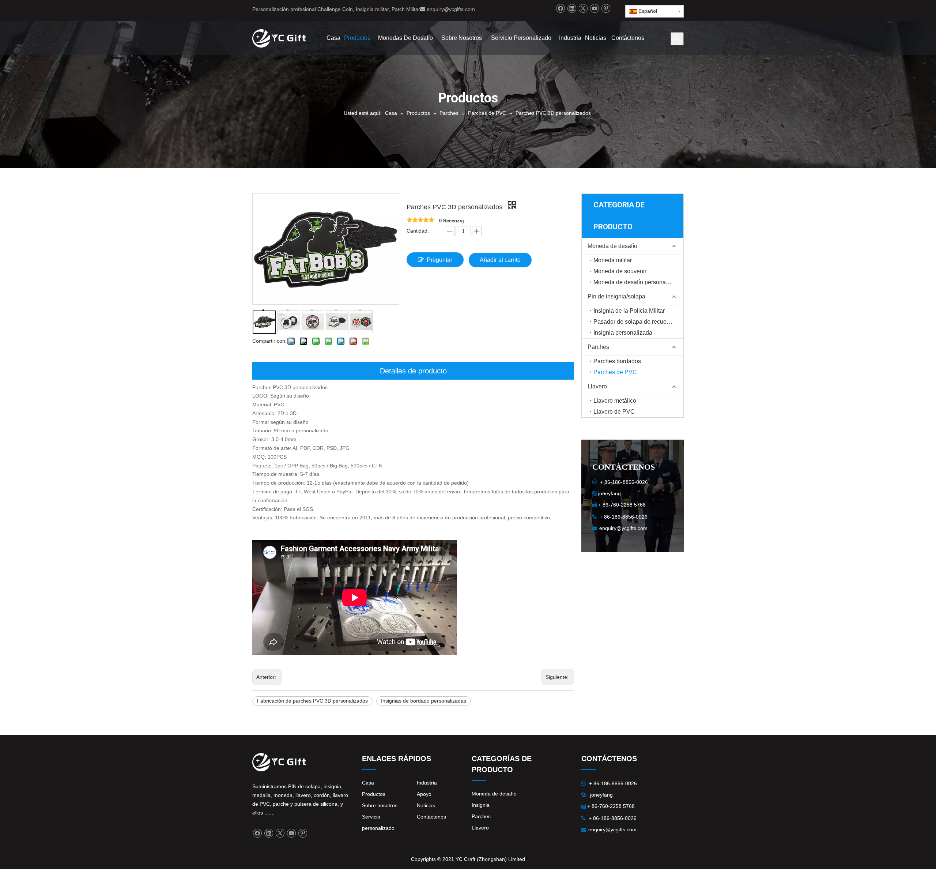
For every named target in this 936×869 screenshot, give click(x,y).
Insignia (481, 805)
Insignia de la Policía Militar (629, 311)
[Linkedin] (571, 8)
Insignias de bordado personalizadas (423, 701)
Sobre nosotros (379, 805)
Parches (598, 347)
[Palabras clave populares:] (677, 38)
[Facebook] (560, 8)
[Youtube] (594, 8)
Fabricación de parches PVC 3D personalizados (312, 701)
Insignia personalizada (622, 333)
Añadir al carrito (500, 260)
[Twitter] (583, 8)
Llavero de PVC (614, 412)
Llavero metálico (614, 401)
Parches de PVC (615, 372)
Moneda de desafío (612, 246)
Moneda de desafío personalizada (637, 282)
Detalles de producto (413, 371)
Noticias (426, 805)
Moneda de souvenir (619, 271)
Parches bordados (617, 361)
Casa (368, 783)
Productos (373, 794)
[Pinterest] (605, 8)
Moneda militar (612, 260)
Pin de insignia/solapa (616, 296)
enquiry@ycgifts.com (451, 9)
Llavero (597, 386)
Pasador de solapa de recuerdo (634, 322)
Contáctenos (431, 817)
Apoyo (424, 794)
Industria (427, 783)
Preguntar (439, 260)
